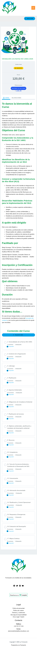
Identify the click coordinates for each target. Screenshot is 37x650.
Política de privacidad (18, 608)
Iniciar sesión (30, 18)
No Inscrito (18, 68)
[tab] (6, 98)
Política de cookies (18, 610)
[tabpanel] (18, 213)
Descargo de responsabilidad (18, 614)
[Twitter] (17, 586)
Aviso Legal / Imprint (18, 617)
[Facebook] (14, 586)
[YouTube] (23, 586)
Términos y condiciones (18, 612)
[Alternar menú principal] (33, 8)
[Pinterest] (20, 586)
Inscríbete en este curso (18, 88)
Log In (18, 90)
